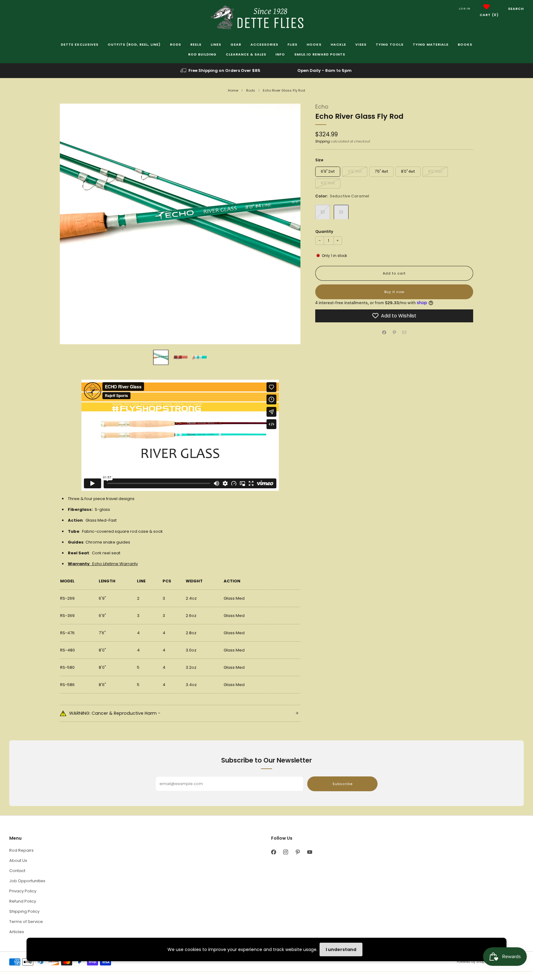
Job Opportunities (27, 881)
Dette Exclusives (79, 44)
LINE (141, 581)
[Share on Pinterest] (394, 332)
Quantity (324, 231)
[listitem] (221, 70)
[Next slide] (288, 223)
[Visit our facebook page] (273, 852)
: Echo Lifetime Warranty (103, 564)
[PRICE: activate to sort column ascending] (282, 581)
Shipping (322, 141)
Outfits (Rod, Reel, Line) (134, 44)
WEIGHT (194, 581)
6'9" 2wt (328, 171)
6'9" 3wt (355, 171)
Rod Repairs (21, 850)
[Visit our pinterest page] (297, 852)
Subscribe (343, 783)
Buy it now (394, 291)
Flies (292, 44)
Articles (16, 932)
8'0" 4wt (408, 171)
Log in (464, 8)
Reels (195, 44)
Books (465, 44)
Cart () (489, 14)
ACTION (232, 581)
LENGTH (107, 581)
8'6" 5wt (328, 183)
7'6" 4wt (381, 171)
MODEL (67, 581)
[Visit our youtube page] (310, 852)
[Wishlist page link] (486, 7)
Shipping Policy (24, 911)
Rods (175, 44)
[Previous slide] (71, 223)
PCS (167, 581)
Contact (17, 871)
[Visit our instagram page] (285, 852)
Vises (360, 44)
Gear (235, 44)
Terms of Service (26, 921)
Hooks (314, 44)
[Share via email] (404, 332)
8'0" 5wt (435, 171)
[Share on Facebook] (384, 332)
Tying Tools (389, 44)
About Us (18, 860)
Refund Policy (22, 901)
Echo (321, 106)
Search (516, 8)
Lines (216, 44)
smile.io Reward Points (319, 54)
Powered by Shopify (472, 961)
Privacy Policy (22, 891)
